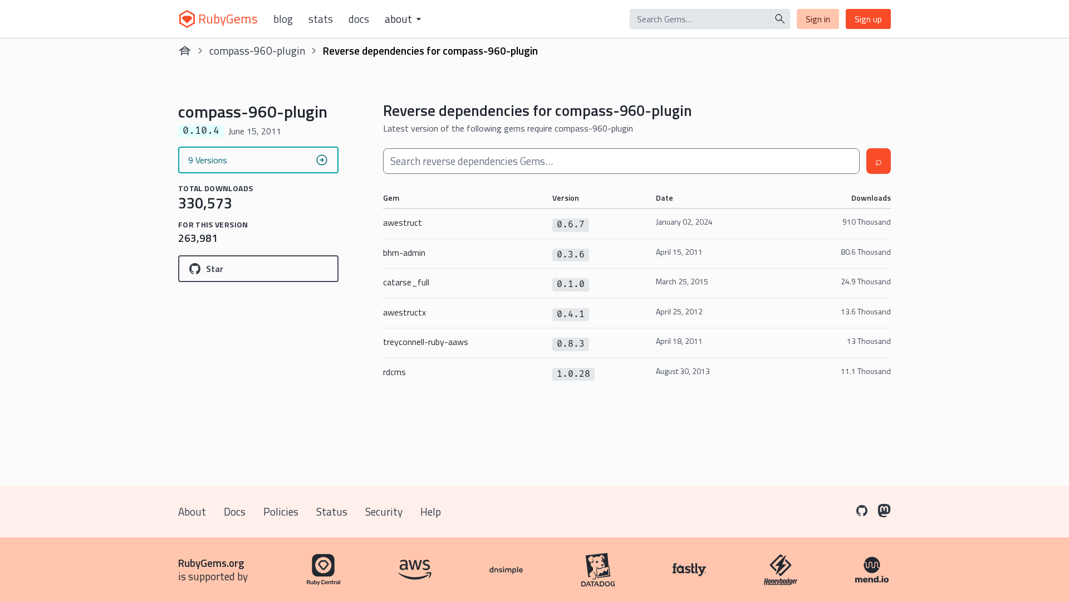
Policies (280, 511)
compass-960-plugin (257, 50)
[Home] (185, 51)
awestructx (404, 312)
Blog (283, 19)
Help (430, 511)
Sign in (818, 19)
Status (331, 511)
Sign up (868, 19)
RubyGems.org (211, 563)
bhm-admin (404, 252)
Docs (359, 19)
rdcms (394, 371)
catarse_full (406, 282)
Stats (320, 19)
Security (384, 511)
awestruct (402, 222)
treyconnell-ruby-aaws (425, 341)
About (192, 511)
